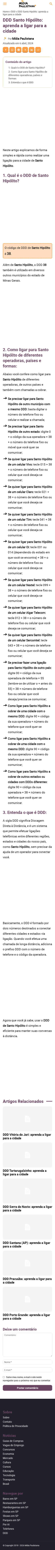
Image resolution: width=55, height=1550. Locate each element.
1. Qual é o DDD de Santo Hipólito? (26, 67)
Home (6, 11)
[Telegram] (18, 50)
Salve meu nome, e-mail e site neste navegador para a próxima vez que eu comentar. (27, 1379)
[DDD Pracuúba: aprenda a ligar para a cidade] (27, 1263)
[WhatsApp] (12, 50)
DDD (13, 11)
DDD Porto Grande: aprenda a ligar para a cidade (26, 1316)
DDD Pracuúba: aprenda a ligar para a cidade (27, 1280)
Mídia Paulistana (23, 38)
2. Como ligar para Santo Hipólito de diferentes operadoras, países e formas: (27, 75)
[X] (25, 50)
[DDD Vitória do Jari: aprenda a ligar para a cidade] (27, 1118)
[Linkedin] (31, 50)
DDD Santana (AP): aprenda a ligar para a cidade (26, 1244)
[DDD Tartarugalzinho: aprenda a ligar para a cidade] (27, 1155)
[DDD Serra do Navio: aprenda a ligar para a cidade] (27, 1191)
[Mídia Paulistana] (5, 38)
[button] (51, 4)
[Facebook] (5, 50)
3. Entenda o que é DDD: (21, 82)
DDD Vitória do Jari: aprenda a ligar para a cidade (27, 1136)
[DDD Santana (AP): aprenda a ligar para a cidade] (27, 1227)
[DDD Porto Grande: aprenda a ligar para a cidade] (27, 1299)
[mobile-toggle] (4, 4)
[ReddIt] (38, 50)
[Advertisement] (27, 118)
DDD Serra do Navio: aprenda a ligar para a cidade (27, 1208)
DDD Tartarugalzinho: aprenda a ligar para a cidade (25, 1172)
